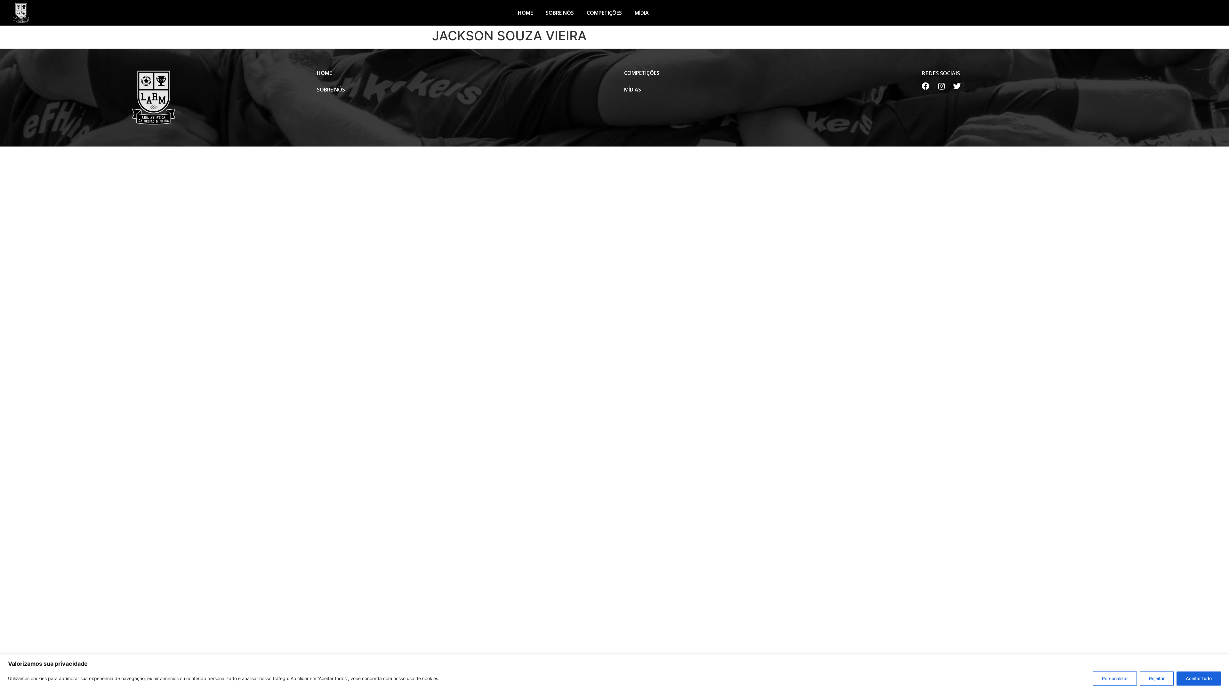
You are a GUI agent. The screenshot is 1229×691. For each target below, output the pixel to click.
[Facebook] (925, 86)
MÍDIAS (632, 89)
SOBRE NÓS (560, 12)
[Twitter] (957, 86)
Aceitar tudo (1199, 678)
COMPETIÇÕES (604, 12)
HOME (525, 12)
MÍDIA (642, 12)
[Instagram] (941, 86)
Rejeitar (1157, 678)
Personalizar (1115, 678)
